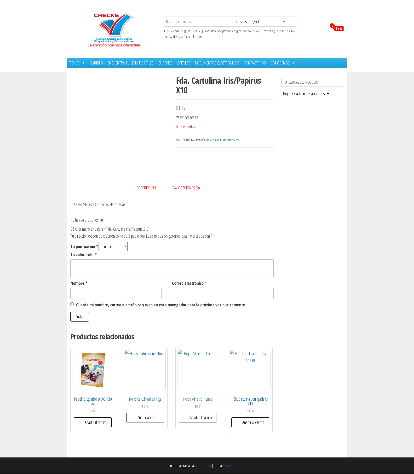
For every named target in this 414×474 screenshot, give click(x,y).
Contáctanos (255, 63)
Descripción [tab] (146, 188)
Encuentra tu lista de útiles (131, 63)
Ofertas (183, 63)
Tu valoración (83, 254)
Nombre (78, 283)
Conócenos (280, 63)
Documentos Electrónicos (217, 63)
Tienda (74, 63)
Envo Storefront (234, 465)
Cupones (165, 63)
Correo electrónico (189, 283)
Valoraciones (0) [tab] (186, 188)
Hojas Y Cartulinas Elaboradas (222, 140)
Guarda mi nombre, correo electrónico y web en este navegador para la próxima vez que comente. (161, 305)
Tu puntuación (84, 246)
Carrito (96, 63)
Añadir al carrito (96, 422)
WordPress (203, 465)
